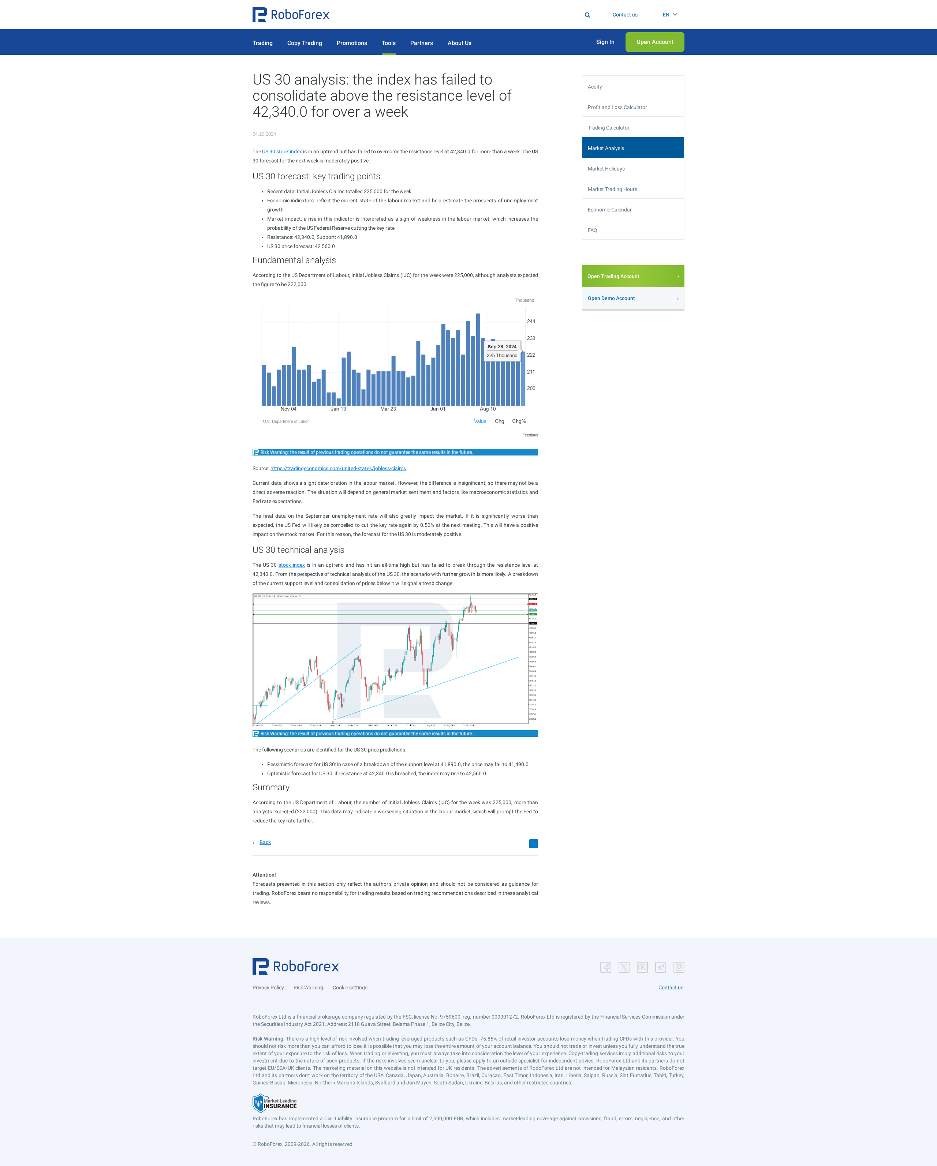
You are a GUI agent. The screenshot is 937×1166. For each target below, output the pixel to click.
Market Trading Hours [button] (612, 189)
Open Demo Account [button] (611, 298)
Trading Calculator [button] (609, 128)
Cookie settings (350, 987)
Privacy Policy (268, 987)
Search (473, 15)
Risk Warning (308, 987)
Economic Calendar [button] (610, 210)
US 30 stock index (282, 151)
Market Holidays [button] (606, 169)
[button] (291, 14)
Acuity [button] (595, 87)
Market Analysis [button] (606, 148)
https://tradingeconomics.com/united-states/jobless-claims (338, 468)
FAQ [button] (592, 230)
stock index (292, 565)
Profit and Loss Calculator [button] (617, 107)
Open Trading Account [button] (613, 276)
